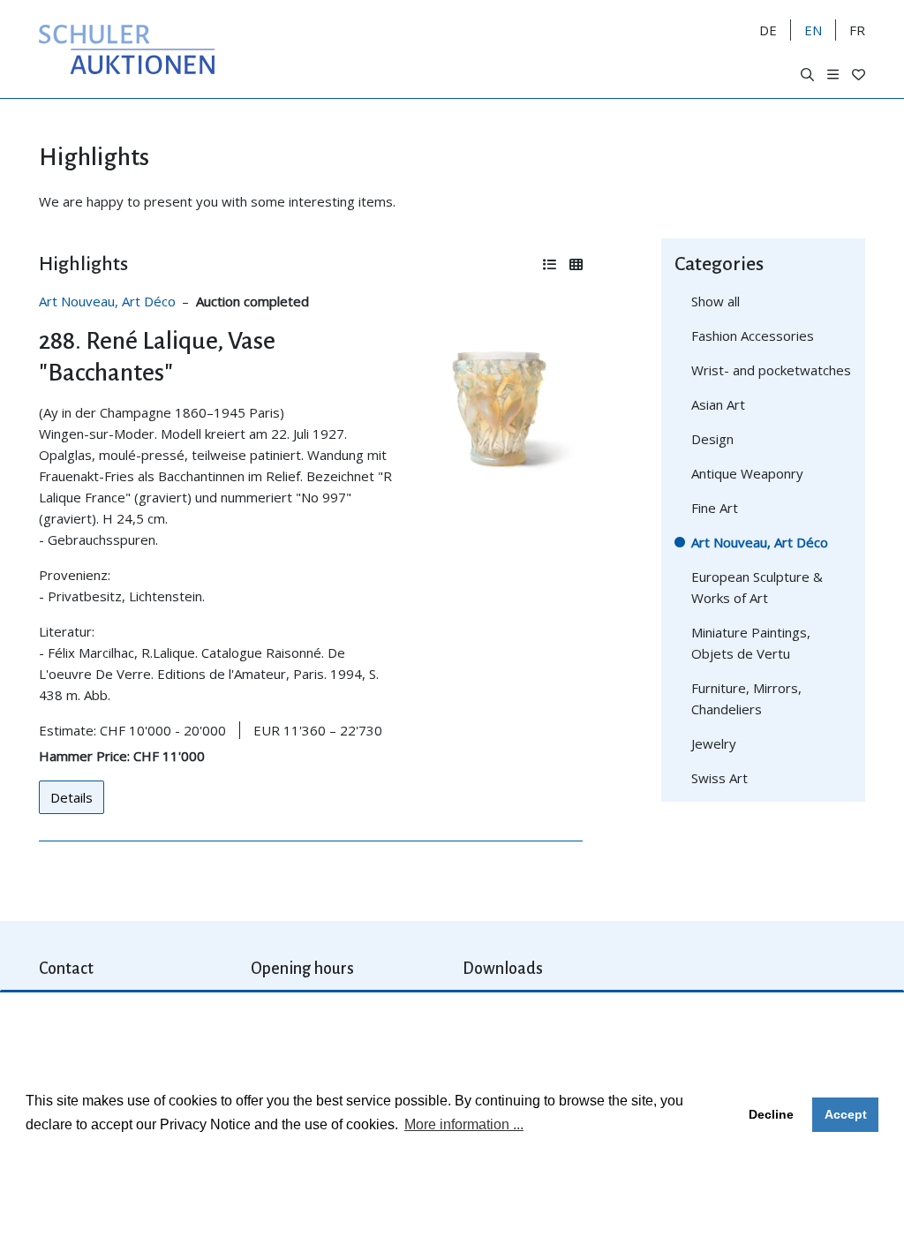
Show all (715, 301)
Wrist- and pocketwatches (771, 370)
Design (712, 439)
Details (71, 797)
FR (857, 30)
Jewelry (713, 743)
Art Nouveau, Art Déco (107, 301)
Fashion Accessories (752, 335)
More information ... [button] (464, 1124)
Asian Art (718, 404)
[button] (807, 74)
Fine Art (714, 508)
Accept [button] (846, 1114)
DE (768, 30)
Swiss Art (719, 778)
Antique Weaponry (747, 473)
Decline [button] (771, 1114)
